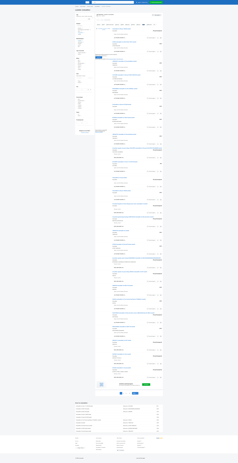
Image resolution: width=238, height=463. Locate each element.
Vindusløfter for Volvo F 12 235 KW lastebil (84, 406)
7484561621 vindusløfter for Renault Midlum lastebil (124, 61)
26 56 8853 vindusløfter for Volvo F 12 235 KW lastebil (124, 161)
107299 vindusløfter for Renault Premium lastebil (123, 244)
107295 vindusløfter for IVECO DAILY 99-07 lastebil (124, 41)
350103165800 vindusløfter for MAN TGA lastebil (123, 326)
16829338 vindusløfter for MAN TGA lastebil (122, 285)
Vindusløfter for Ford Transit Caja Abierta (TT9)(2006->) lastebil (88, 420)
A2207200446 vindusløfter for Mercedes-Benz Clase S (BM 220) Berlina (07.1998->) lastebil (133, 312)
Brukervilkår (98, 441)
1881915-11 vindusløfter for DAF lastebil (121, 340)
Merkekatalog (98, 449)
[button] (158, 38)
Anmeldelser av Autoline (100, 447)
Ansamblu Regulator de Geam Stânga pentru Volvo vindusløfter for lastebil (129, 203)
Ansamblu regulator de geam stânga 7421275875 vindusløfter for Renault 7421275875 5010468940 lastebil (137, 148)
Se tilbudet (146, 384)
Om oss (76, 441)
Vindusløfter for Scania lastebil (119, 177)
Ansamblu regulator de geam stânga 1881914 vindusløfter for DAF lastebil (129, 271)
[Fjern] (92, 17)
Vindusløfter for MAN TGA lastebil (82, 408)
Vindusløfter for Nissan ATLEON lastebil (121, 104)
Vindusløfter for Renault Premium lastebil (84, 425)
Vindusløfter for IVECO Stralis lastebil (83, 428)
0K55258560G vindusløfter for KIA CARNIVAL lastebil (124, 88)
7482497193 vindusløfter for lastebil (120, 230)
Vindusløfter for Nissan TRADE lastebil (121, 28)
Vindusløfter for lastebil (80, 422)
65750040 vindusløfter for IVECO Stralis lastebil (123, 117)
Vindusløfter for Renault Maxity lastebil (83, 431)
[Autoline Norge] (79, 2)
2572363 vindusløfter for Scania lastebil (121, 367)
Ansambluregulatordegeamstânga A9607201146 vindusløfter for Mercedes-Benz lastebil (133, 216)
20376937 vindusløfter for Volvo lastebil (121, 354)
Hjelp (76, 443)
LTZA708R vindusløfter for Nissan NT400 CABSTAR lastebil (126, 75)
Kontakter (77, 445)
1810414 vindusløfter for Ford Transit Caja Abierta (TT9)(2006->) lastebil (129, 299)
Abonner (98, 57)
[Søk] (93, 2)
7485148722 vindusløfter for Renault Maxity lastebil (124, 134)
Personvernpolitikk (99, 443)
